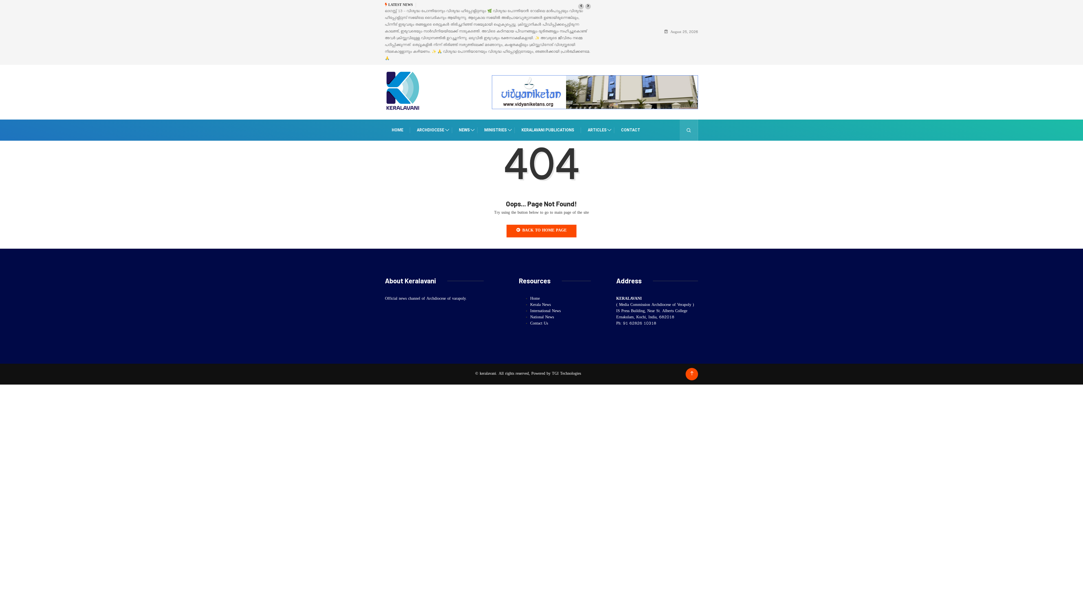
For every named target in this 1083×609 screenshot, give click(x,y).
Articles (597, 130)
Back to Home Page (544, 231)
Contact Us (539, 324)
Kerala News (540, 305)
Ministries (495, 130)
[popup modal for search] (689, 130)
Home (397, 130)
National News (542, 318)
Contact (630, 130)
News (464, 130)
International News (545, 311)
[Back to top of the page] (692, 373)
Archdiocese (430, 130)
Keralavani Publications (547, 130)
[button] (581, 6)
